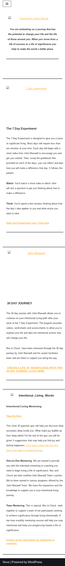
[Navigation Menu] (7, 4)
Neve (6, 562)
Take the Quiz (13, 416)
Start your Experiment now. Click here (27, 223)
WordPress (35, 562)
